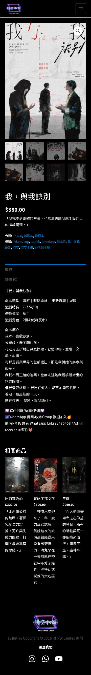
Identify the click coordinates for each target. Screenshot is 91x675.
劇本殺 (61, 241)
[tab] (45, 269)
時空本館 (27, 247)
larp (26, 241)
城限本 (28, 235)
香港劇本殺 (42, 247)
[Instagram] (32, 659)
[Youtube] (59, 659)
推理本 (39, 235)
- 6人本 (17, 235)
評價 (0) (11, 279)
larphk (35, 241)
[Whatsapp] (45, 659)
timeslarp (48, 241)
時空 (16, 247)
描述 (8, 269)
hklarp (17, 241)
